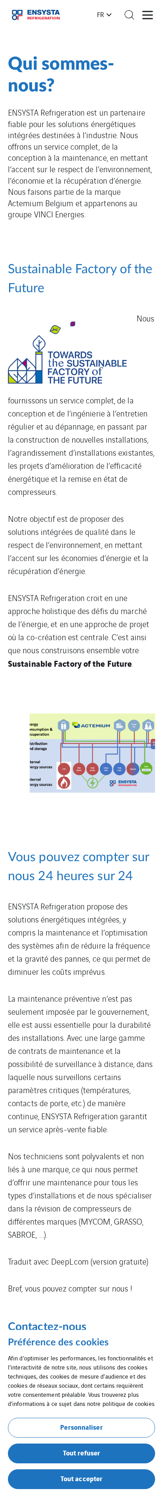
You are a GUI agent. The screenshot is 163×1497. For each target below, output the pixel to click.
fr (100, 14)
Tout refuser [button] (81, 1452)
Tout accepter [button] (81, 1478)
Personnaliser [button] (81, 1427)
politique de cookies (128, 1403)
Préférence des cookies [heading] (58, 1342)
